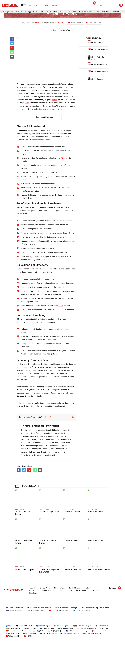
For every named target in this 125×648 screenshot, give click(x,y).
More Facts (33, 593)
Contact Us (88, 588)
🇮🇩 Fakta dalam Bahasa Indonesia (17, 631)
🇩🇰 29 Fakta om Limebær (14, 608)
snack (60, 306)
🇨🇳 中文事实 (28, 636)
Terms (70, 590)
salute (54, 100)
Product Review (74, 588)
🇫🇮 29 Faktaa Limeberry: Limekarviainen (95, 608)
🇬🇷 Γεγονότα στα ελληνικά (86, 628)
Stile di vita (116, 11)
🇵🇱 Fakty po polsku (12, 633)
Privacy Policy (81, 590)
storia (27, 103)
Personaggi (27, 11)
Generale (90, 11)
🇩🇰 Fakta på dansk (102, 626)
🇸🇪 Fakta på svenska (13, 628)
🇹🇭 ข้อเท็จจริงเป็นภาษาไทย (69, 633)
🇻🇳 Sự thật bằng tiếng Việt (92, 633)
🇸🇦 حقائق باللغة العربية (65, 628)
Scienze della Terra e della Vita (55, 11)
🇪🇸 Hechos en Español (61, 626)
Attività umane (105, 11)
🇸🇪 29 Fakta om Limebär (81, 610)
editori (51, 443)
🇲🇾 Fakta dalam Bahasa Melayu (77, 631)
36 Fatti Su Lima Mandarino (98, 50)
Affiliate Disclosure (48, 590)
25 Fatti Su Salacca (95, 79)
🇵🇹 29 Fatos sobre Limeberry (59, 610)
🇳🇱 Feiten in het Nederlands (101, 631)
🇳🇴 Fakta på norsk (30, 628)
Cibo (54, 30)
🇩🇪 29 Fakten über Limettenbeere (39, 608)
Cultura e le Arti (38, 11)
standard (67, 439)
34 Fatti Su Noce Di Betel (99, 569)
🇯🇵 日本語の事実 (38, 631)
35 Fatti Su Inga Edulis (49, 511)
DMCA (61, 590)
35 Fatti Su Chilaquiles (25, 569)
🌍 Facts (9, 626)
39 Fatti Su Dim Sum (72, 569)
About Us (32, 588)
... (121, 11)
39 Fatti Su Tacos (95, 511)
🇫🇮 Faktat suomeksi (47, 628)
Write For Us (33, 590)
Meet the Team (59, 588)
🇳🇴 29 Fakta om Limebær (36, 610)
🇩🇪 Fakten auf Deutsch (24, 626)
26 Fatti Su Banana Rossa (97, 64)
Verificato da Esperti (76, 22)
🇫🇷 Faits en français (43, 626)
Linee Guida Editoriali (95, 22)
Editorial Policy (45, 588)
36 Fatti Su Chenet (71, 511)
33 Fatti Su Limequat (96, 42)
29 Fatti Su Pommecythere (98, 72)
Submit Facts (95, 590)
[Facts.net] (14, 5)
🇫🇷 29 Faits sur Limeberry (14, 610)
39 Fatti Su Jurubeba (97, 540)
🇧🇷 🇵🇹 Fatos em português (82, 626)
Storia (97, 11)
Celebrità (19, 11)
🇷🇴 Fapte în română (29, 633)
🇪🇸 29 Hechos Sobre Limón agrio (66, 608)
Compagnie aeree (8, 11)
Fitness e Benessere (79, 11)
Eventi (69, 11)
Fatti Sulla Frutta (65, 30)
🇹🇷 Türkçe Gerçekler (13, 636)
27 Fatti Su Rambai (71, 540)
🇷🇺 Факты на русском (48, 633)
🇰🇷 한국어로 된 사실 (55, 631)
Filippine (64, 158)
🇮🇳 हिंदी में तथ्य (104, 628)
